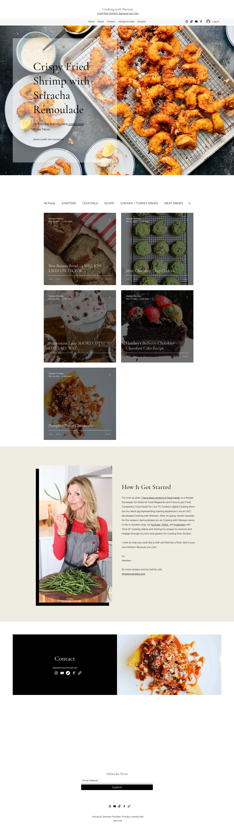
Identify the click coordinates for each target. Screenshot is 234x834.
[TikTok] (191, 21)
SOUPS (109, 203)
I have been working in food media (161, 497)
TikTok (165, 524)
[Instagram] (186, 21)
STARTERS (69, 203)
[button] (189, 203)
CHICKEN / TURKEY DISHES (139, 203)
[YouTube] (196, 21)
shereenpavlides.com (133, 573)
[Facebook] (201, 21)
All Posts (49, 203)
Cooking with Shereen (117, 9)
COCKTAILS (90, 203)
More (167, 203)
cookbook (76, 124)
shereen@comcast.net (65, 667)
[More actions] (111, 220)
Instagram (179, 524)
